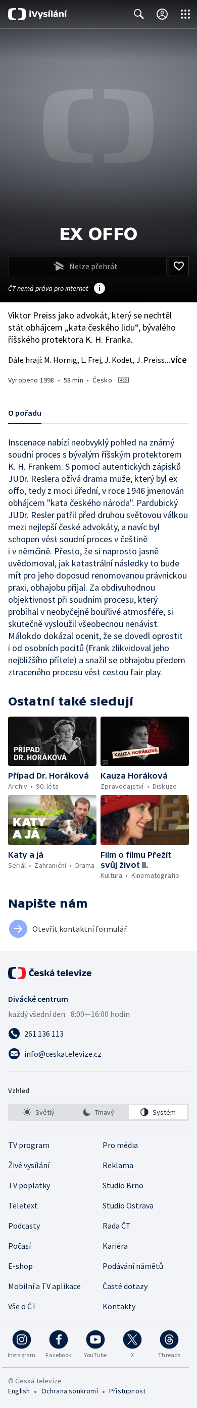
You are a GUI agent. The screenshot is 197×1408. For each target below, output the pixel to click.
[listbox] (98, 1112)
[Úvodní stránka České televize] (50, 973)
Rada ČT (117, 1226)
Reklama (118, 1165)
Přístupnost (127, 1390)
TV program (29, 1145)
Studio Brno (123, 1185)
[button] (52, 741)
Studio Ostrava (128, 1205)
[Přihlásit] (162, 14)
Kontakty (119, 1306)
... (176, 359)
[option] (39, 1112)
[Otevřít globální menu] (185, 14)
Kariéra (115, 1246)
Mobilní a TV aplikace (44, 1286)
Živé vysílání (29, 1165)
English (19, 1390)
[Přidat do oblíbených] (179, 266)
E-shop (20, 1266)
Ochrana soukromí (69, 1390)
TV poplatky (29, 1185)
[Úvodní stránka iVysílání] (37, 14)
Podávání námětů (133, 1266)
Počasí (19, 1246)
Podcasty (24, 1226)
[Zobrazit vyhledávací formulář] (139, 14)
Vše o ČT (22, 1306)
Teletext (23, 1205)
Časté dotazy (125, 1286)
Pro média (120, 1145)
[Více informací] (99, 289)
